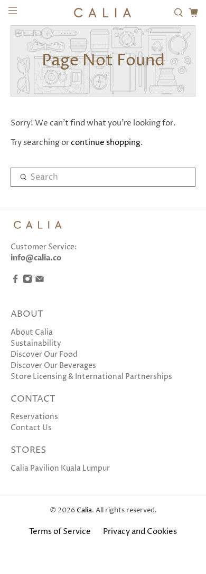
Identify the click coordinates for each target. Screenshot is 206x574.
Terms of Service (60, 531)
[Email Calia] (39, 281)
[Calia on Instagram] (27, 281)
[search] (103, 177)
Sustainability (36, 343)
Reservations (34, 417)
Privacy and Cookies (140, 531)
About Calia (32, 332)
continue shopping (106, 142)
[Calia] (103, 12)
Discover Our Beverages (53, 366)
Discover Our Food (44, 354)
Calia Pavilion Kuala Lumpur (60, 468)
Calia (84, 510)
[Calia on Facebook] (15, 281)
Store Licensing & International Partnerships (91, 377)
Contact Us (31, 428)
